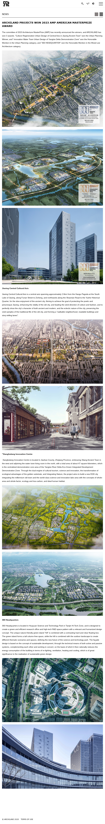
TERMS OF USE (27, 819)
